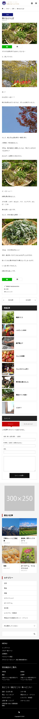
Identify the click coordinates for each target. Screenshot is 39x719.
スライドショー (9, 598)
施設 (3, 674)
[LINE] (7, 46)
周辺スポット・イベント (27, 694)
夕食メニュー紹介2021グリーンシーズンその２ (28, 678)
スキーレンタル (25, 700)
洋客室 (4, 671)
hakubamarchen (14, 286)
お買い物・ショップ (8, 700)
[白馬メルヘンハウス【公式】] (10, 3)
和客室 (22, 671)
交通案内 (4, 653)
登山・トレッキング (8, 694)
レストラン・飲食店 (10, 613)
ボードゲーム (8, 603)
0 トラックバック (28, 424)
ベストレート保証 (7, 656)
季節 (5, 588)
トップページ (6, 648)
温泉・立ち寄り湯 (7, 691)
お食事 (22, 674)
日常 (7, 14)
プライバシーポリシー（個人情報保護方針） (15, 659)
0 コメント (10, 424)
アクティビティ (6, 697)
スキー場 (23, 691)
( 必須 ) (12, 436)
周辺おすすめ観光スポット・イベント (16, 618)
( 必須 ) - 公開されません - (13, 442)
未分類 (6, 608)
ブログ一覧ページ (7, 650)
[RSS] (19, 712)
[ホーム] (2, 8)
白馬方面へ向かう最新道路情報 (10, 704)
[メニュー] (36, 3)
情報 (5, 593)
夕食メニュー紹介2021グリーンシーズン (10, 678)
